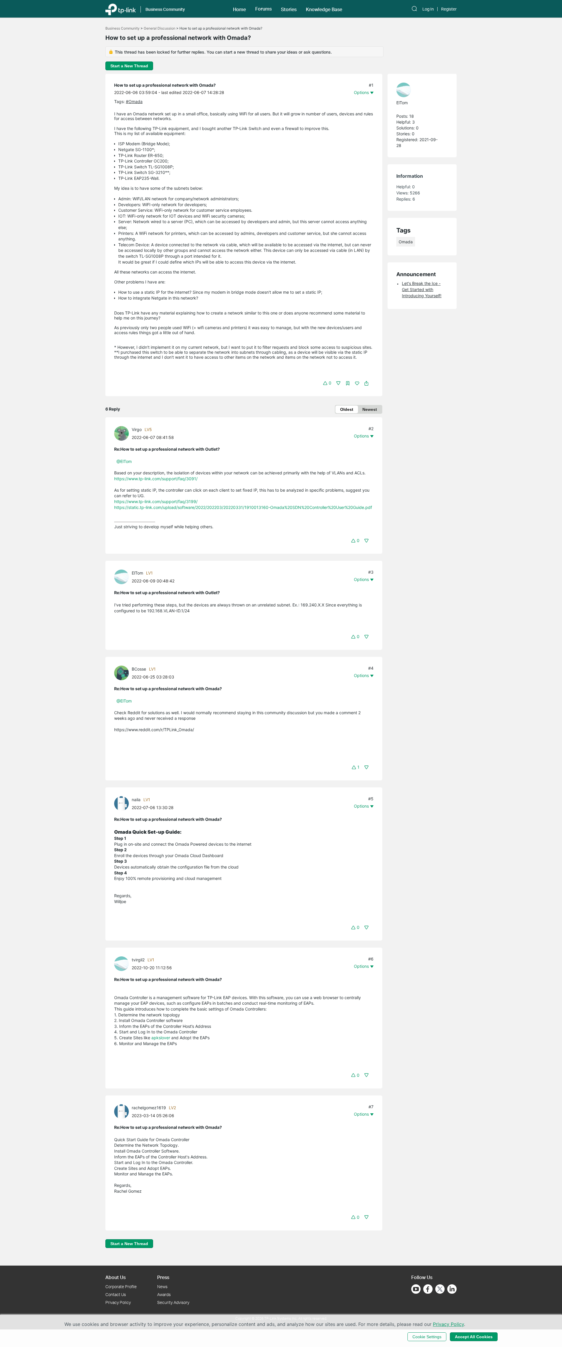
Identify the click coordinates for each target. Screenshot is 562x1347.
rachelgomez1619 (149, 1107)
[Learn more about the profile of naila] (123, 803)
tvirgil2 (138, 959)
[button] (239, 9)
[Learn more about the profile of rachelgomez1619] (123, 1111)
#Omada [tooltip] (134, 101)
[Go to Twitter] (440, 1289)
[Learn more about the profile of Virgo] (123, 432)
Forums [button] (263, 8)
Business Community (122, 28)
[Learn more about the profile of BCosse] (123, 672)
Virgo (137, 429)
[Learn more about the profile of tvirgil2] (123, 963)
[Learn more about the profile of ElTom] (123, 576)
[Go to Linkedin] (452, 1289)
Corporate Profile (121, 1286)
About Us (115, 1277)
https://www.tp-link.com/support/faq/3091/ (156, 478)
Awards (164, 1294)
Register (449, 9)
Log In (428, 9)
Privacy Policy (118, 1302)
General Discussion (159, 28)
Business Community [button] (165, 9)
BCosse (139, 668)
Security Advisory (173, 1302)
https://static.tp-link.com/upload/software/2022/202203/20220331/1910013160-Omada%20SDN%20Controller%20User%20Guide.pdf (243, 507)
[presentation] (121, 433)
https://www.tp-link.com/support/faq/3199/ (156, 501)
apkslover (160, 1037)
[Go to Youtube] (416, 1289)
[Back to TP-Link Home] (120, 9)
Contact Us (115, 1294)
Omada (406, 241)
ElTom (137, 572)
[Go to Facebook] (428, 1289)
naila (136, 799)
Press (163, 1277)
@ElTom (124, 461)
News (162, 1286)
